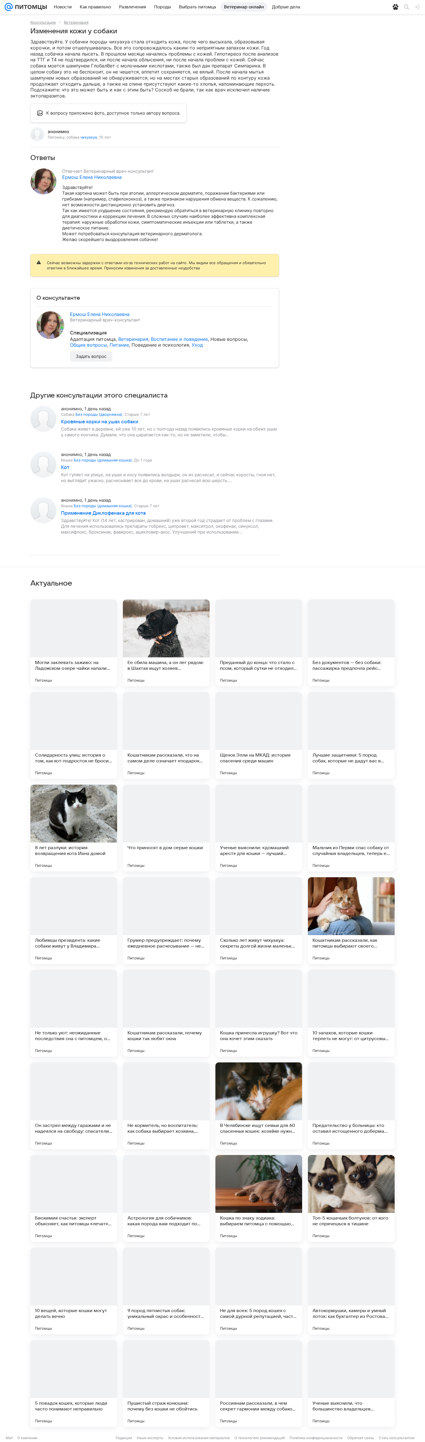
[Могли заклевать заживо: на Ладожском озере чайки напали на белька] (73, 642)
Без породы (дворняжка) (98, 414)
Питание (119, 345)
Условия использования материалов (199, 1438)
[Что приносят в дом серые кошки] (166, 828)
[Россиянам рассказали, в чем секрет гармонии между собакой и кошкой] (258, 1383)
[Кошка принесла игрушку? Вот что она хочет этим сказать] (258, 1013)
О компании (27, 1438)
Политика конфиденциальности (316, 1438)
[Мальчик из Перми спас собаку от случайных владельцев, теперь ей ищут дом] (351, 828)
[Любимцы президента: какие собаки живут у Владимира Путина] (73, 920)
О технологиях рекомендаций (259, 1438)
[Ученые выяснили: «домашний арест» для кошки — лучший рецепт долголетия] (258, 828)
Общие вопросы (88, 345)
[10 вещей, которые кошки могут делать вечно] (73, 1291)
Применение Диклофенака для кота (103, 513)
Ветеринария (76, 22)
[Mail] (9, 7)
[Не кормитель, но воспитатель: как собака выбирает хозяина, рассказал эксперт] (166, 1105)
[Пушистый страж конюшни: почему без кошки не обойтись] (166, 1383)
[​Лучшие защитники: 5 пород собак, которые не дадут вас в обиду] (351, 735)
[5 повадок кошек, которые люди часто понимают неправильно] (73, 1383)
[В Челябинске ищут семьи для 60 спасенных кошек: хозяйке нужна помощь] (258, 1105)
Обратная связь (360, 1438)
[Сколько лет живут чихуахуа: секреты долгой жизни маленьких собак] (258, 920)
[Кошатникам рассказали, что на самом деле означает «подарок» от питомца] (166, 735)
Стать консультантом (397, 1438)
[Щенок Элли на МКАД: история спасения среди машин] (258, 735)
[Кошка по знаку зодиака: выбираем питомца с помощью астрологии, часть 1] (258, 1198)
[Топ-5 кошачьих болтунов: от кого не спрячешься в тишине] (351, 1198)
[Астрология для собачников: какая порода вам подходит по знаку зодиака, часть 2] (166, 1198)
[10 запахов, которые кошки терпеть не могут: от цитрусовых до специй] (351, 1013)
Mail (9, 1438)
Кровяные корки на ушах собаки (99, 421)
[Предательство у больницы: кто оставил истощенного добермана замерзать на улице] (351, 1105)
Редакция (124, 1438)
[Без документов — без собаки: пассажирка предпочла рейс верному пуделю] (351, 642)
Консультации (43, 22)
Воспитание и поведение (179, 339)
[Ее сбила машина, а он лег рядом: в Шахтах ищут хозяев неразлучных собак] (166, 642)
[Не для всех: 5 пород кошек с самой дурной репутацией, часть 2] (258, 1291)
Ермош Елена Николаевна (92, 177)
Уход (197, 345)
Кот (65, 467)
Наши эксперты (150, 1438)
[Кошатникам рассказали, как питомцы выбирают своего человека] (351, 920)
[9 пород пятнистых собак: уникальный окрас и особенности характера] (166, 1291)
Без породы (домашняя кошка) (103, 460)
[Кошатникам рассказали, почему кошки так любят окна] (166, 1013)
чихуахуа (88, 137)
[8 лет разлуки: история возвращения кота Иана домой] (73, 828)
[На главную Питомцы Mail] (30, 7)
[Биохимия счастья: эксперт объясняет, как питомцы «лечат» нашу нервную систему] (73, 1198)
